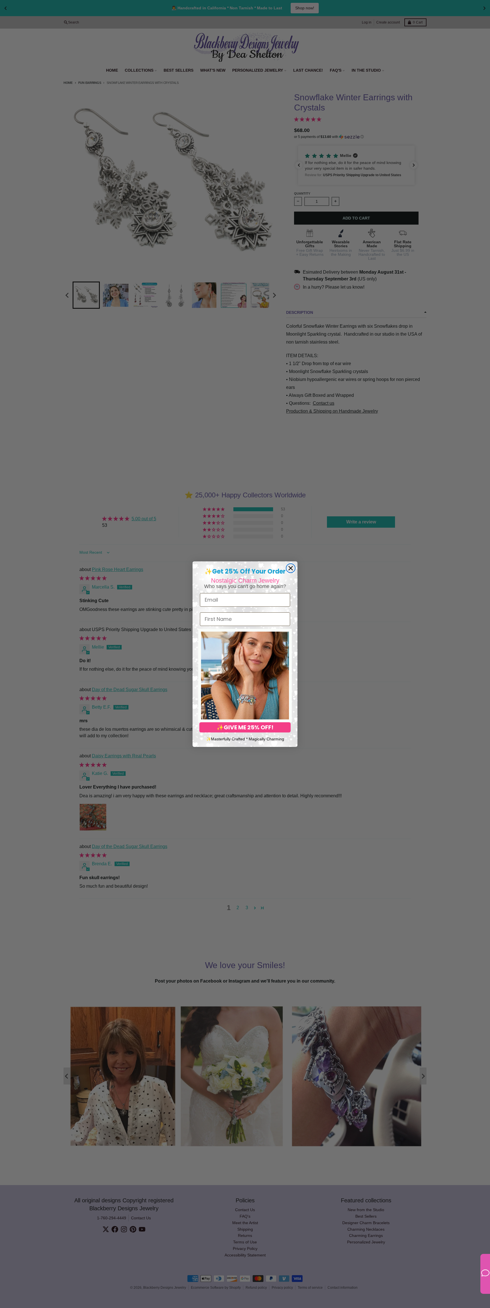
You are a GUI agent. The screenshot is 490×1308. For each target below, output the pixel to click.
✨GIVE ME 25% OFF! (245, 727)
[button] (245, 675)
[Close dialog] (290, 568)
